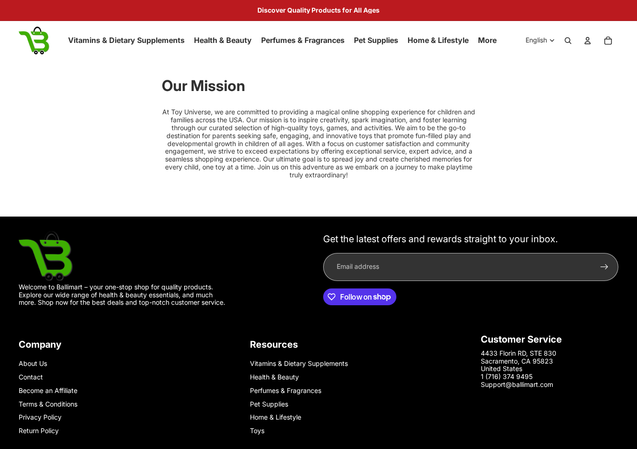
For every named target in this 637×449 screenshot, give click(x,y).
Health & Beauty (274, 377)
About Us (33, 363)
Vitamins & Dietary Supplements (299, 363)
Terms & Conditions (48, 404)
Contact (31, 377)
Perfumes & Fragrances (285, 390)
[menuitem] (487, 40)
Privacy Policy (40, 417)
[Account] (587, 40)
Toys (257, 431)
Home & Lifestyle (275, 417)
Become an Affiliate (48, 390)
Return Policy (39, 431)
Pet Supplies (269, 404)
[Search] (568, 40)
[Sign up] (604, 266)
